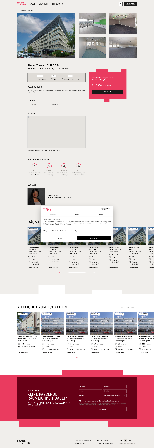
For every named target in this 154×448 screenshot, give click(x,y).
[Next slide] (124, 236)
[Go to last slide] (29, 236)
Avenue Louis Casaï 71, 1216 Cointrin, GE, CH (43, 150)
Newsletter (130, 4)
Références (57, 4)
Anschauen (33, 267)
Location (43, 4)
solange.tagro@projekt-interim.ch (59, 197)
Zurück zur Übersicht (26, 10)
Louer (32, 4)
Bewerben (107, 92)
